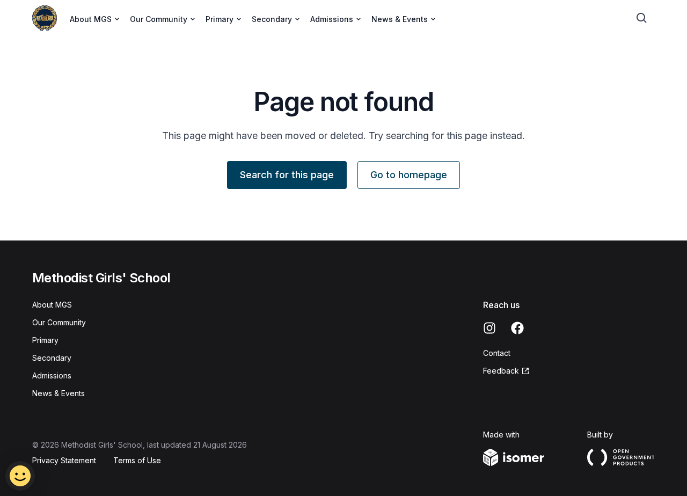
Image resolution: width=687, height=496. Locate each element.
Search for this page (287, 174)
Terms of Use (137, 460)
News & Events (58, 393)
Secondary (51, 357)
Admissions (51, 375)
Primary (45, 340)
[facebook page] (517, 328)
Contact (496, 353)
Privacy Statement (64, 460)
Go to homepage (408, 174)
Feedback (501, 370)
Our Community (59, 322)
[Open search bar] (642, 18)
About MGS (52, 304)
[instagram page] (489, 328)
